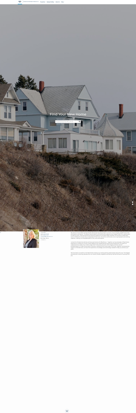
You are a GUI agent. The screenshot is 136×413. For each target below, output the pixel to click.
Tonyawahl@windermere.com (47, 236)
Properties (43, 2)
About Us (58, 2)
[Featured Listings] (132, 202)
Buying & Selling (51, 2)
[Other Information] (132, 204)
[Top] (132, 200)
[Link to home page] (20, 2)
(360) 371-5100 (46, 235)
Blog (63, 2)
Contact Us (43, 239)
